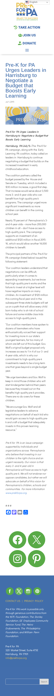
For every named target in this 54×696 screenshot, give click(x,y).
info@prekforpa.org (16, 658)
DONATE (29, 43)
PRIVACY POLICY (33, 601)
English (33, 2)
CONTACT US (12, 601)
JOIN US (29, 35)
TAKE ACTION (29, 27)
